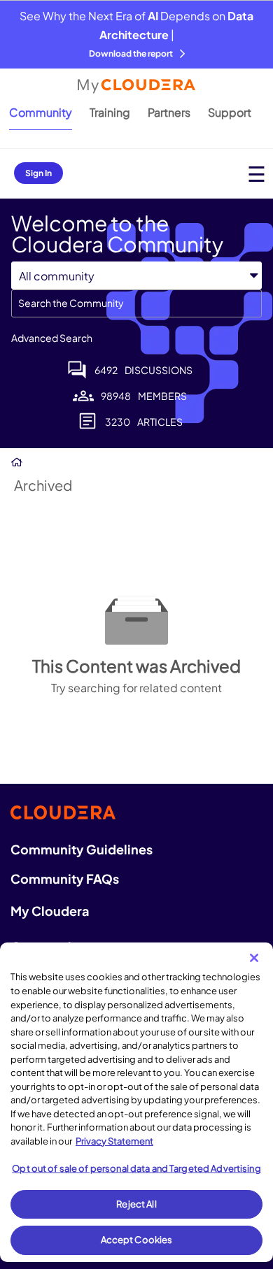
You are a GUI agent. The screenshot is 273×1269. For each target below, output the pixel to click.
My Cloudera (49, 911)
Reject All (136, 1204)
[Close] (254, 957)
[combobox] (136, 303)
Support (229, 112)
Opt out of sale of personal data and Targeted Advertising (136, 1168)
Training (110, 112)
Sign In (38, 173)
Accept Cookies (137, 1239)
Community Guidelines (81, 849)
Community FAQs (64, 878)
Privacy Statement (114, 1141)
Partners (169, 112)
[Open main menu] (256, 174)
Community (40, 112)
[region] (136, 1102)
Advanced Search (51, 337)
